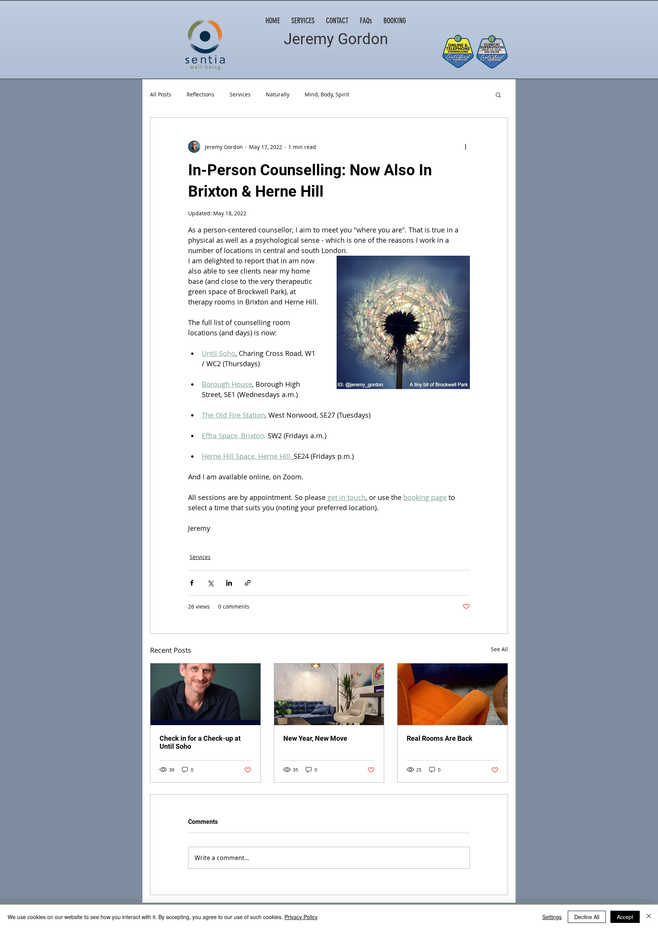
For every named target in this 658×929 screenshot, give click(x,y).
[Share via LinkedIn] (229, 582)
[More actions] (465, 146)
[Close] (648, 917)
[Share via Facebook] (191, 582)
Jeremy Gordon (336, 39)
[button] (498, 94)
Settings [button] (552, 917)
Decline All (586, 917)
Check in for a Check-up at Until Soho (200, 742)
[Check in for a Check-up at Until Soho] (205, 694)
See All (499, 649)
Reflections (200, 94)
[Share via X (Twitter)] (210, 582)
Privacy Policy (301, 917)
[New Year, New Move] (329, 694)
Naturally (277, 94)
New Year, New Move (315, 738)
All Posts (160, 94)
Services (240, 94)
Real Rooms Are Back (440, 738)
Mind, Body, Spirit (327, 94)
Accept (625, 917)
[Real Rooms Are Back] (453, 694)
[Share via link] (247, 582)
